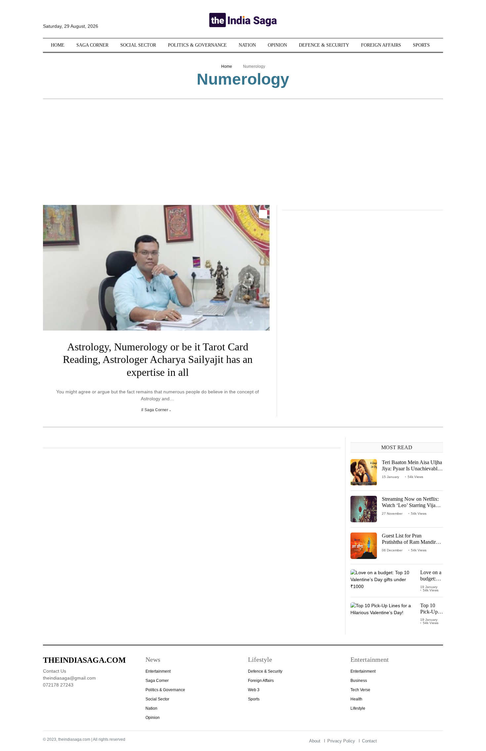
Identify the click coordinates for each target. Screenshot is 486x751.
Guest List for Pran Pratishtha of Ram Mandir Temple (409, 542)
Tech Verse (360, 690)
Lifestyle (357, 708)
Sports (421, 45)
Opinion (277, 45)
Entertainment (158, 671)
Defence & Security (324, 45)
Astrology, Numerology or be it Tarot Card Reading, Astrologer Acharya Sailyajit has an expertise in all (158, 359)
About (314, 740)
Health (356, 699)
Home (57, 45)
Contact (369, 740)
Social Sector (138, 45)
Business (358, 680)
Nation (247, 45)
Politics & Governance (197, 45)
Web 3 (254, 690)
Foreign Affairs (381, 45)
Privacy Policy (341, 740)
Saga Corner (92, 45)
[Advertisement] (243, 155)
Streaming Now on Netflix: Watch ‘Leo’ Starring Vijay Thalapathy (410, 505)
